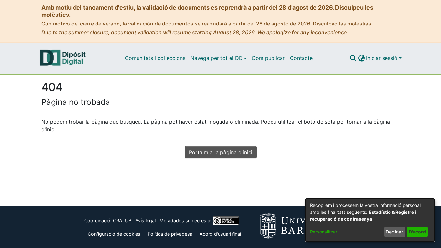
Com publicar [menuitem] (268, 58)
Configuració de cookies (114, 234)
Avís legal (145, 220)
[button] (353, 58)
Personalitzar (323, 231)
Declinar (394, 231)
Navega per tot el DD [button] (216, 58)
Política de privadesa (170, 234)
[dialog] (370, 220)
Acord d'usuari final (220, 234)
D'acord (417, 231)
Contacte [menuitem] (301, 58)
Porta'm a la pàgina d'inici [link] (220, 152)
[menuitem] (218, 58)
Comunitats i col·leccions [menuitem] (155, 58)
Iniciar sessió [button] (382, 58)
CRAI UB (122, 220)
